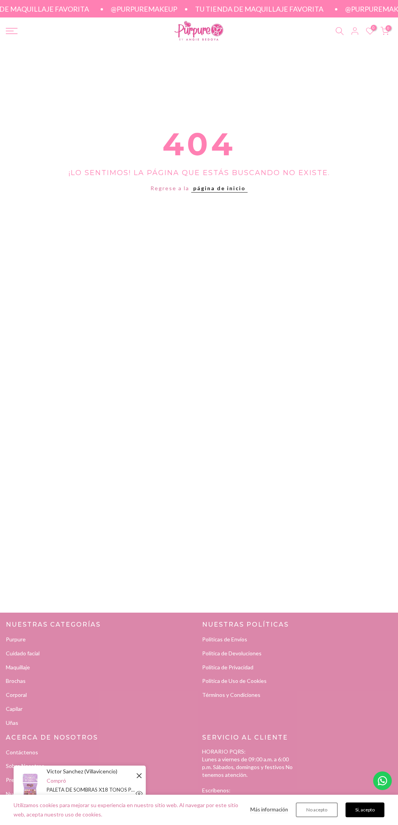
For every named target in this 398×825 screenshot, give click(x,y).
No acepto (316, 810)
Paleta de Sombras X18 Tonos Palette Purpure (91, 790)
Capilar (14, 708)
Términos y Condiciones (231, 694)
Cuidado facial (23, 653)
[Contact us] (382, 780)
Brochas (16, 680)
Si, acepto (365, 810)
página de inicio (219, 188)
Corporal (16, 694)
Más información (269, 809)
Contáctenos (22, 752)
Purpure (16, 639)
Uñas (12, 722)
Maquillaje (18, 667)
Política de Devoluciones (232, 653)
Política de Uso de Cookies (234, 680)
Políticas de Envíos (224, 639)
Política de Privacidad (227, 667)
